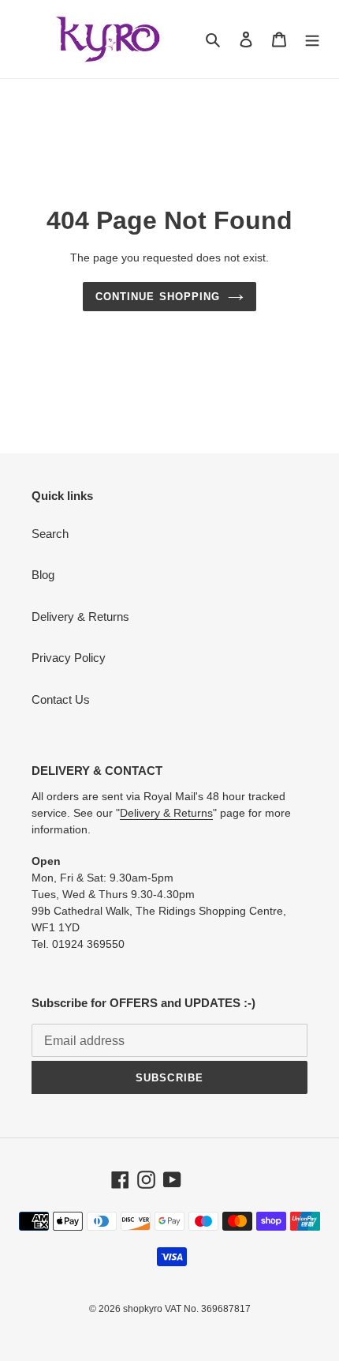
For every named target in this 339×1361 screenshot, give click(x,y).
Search (50, 533)
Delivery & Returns (80, 616)
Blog (43, 574)
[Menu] (312, 39)
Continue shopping (157, 297)
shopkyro (142, 1308)
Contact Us (61, 699)
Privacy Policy (69, 657)
